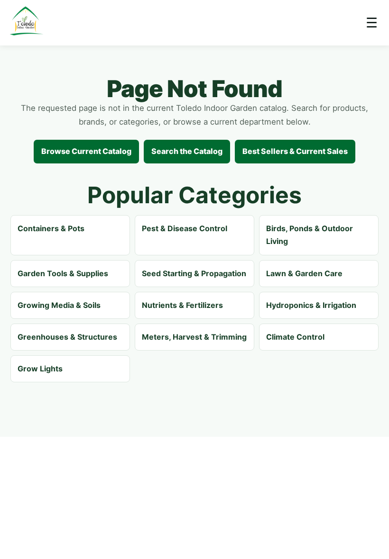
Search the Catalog (186, 151)
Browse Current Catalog (86, 151)
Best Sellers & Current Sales (295, 151)
